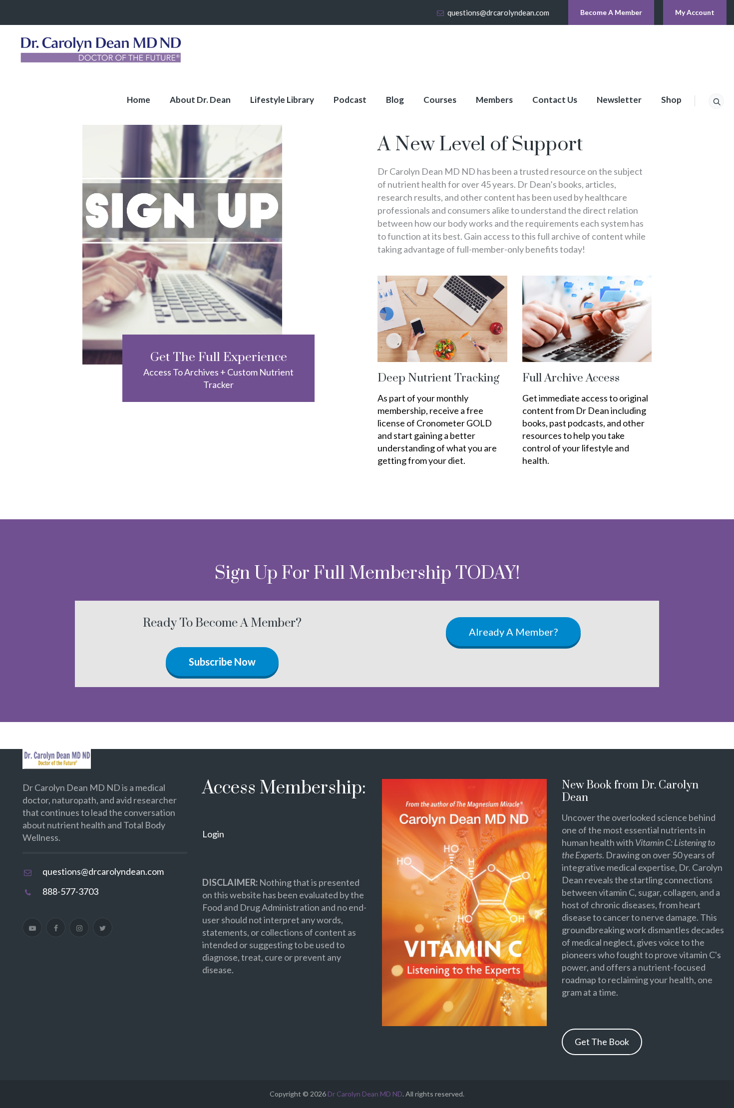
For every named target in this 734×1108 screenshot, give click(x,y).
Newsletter (619, 99)
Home (138, 99)
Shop (671, 99)
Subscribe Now (222, 662)
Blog (395, 99)
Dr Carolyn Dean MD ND (365, 1094)
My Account (695, 12)
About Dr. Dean (200, 99)
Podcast (350, 99)
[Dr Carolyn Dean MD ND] (101, 50)
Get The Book (602, 1041)
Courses (439, 99)
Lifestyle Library (282, 99)
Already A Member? (513, 632)
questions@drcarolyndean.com (498, 12)
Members (494, 99)
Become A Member (611, 12)
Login (213, 833)
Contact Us (554, 99)
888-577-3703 (70, 891)
